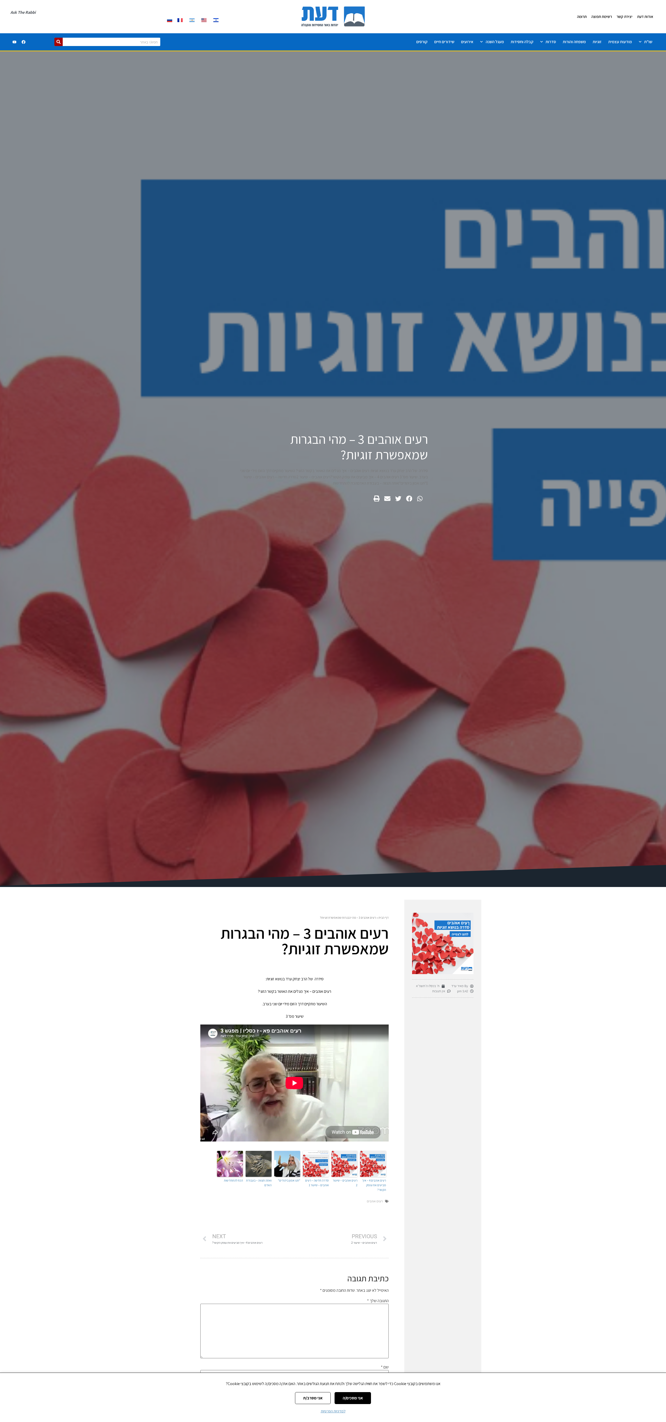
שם (385, 1367)
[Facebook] (24, 42)
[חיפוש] (58, 42)
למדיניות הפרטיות (333, 1411)
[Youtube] (14, 42)
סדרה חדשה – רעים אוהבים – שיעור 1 (317, 1182)
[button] (419, 498)
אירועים (467, 41)
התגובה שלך (378, 1301)
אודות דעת (645, 16)
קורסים (421, 41)
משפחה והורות (574, 41)
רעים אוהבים (375, 1201)
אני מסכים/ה (353, 1398)
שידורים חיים (444, 41)
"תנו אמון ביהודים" (289, 1180)
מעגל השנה (495, 41)
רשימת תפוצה (601, 16)
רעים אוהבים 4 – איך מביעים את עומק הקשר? (374, 1185)
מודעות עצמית (620, 41)
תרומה (582, 16)
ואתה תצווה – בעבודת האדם (259, 1182)
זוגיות (597, 41)
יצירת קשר (624, 16)
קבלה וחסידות (522, 41)
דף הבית (384, 917)
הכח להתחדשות (233, 1180)
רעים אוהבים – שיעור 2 (345, 1182)
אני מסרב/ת (313, 1398)
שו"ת (648, 41)
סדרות (551, 41)
